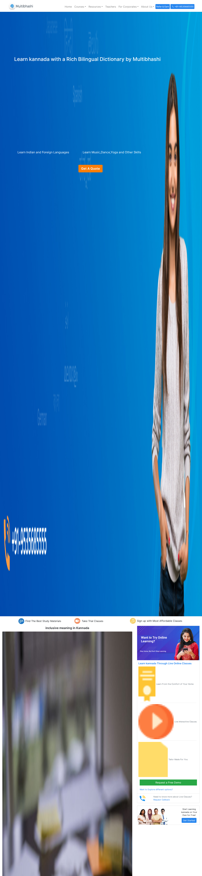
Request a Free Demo (168, 782)
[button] (80, 6)
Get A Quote (90, 168)
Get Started (189, 820)
